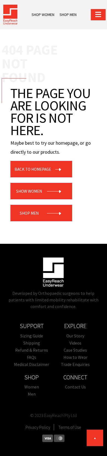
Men (32, 394)
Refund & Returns (31, 350)
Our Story (75, 335)
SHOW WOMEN (29, 191)
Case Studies (75, 350)
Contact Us (75, 387)
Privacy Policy (38, 427)
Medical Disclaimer (31, 364)
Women (31, 387)
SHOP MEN (68, 14)
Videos (75, 343)
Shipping (31, 343)
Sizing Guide (31, 335)
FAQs (31, 357)
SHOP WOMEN (43, 14)
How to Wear (75, 357)
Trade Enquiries (75, 364)
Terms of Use (69, 427)
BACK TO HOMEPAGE (33, 169)
